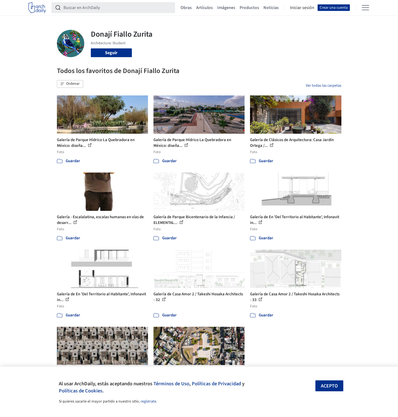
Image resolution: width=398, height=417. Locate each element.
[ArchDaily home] (37, 7)
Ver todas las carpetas (323, 86)
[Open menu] (365, 7)
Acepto (329, 386)
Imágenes (226, 8)
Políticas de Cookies (80, 390)
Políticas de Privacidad (216, 383)
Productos (249, 8)
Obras (186, 8)
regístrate (148, 401)
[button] (70, 84)
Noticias (271, 8)
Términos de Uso (171, 383)
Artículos (204, 8)
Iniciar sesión (302, 8)
